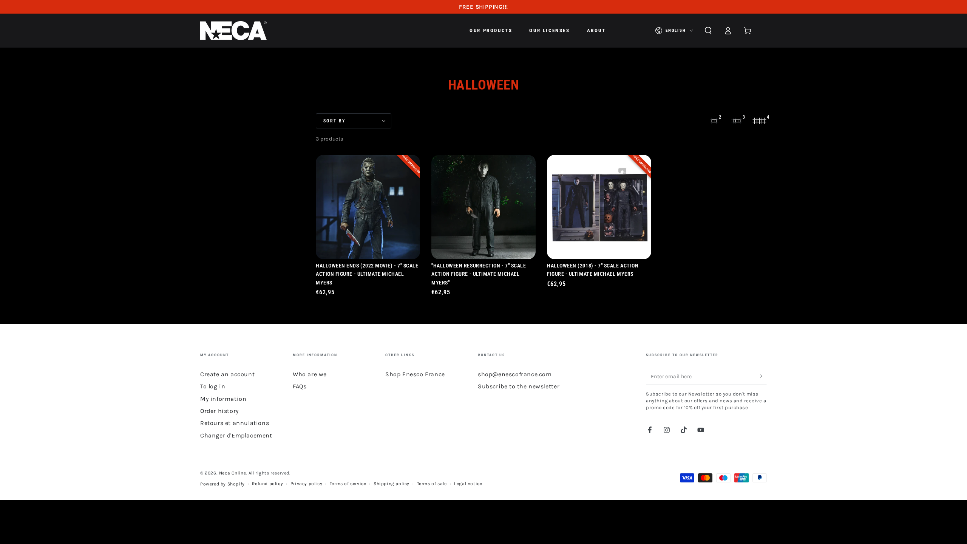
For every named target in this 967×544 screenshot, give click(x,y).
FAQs (299, 386)
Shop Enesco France (415, 374)
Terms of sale (432, 483)
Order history (219, 410)
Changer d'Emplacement (236, 435)
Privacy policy (306, 483)
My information (223, 398)
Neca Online (232, 473)
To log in (212, 386)
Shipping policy (391, 483)
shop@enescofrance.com (515, 374)
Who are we (310, 374)
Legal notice (468, 483)
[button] (708, 30)
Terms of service (348, 483)
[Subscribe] (762, 376)
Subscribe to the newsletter (518, 386)
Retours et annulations (234, 423)
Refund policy (267, 483)
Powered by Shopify (222, 484)
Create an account (227, 374)
